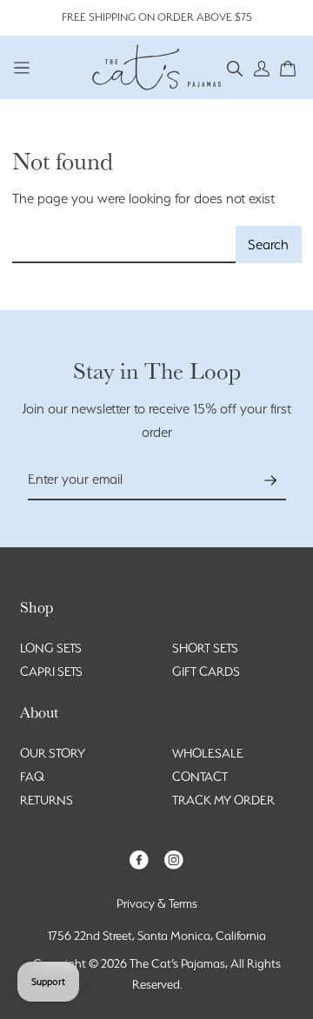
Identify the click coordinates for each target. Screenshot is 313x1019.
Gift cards (206, 671)
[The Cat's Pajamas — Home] (156, 65)
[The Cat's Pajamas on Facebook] (139, 858)
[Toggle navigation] (22, 67)
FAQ (32, 777)
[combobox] (124, 244)
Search (268, 244)
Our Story (52, 753)
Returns (46, 800)
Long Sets (51, 648)
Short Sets (205, 648)
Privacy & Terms (157, 903)
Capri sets (51, 671)
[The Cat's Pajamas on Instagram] (173, 858)
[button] (235, 67)
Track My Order (223, 800)
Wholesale (207, 753)
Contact (200, 777)
